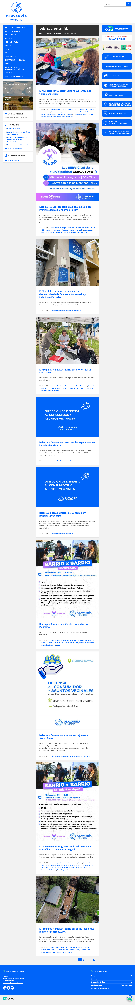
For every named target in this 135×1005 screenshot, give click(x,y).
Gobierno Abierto (62, 867)
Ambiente (54, 109)
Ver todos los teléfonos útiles (100, 988)
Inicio (41, 34)
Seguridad (69, 117)
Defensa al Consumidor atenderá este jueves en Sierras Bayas (64, 737)
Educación (69, 114)
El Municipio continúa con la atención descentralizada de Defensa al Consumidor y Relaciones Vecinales (62, 294)
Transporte (55, 391)
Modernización (46, 952)
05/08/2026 (44, 109)
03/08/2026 (44, 228)
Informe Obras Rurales (14, 128)
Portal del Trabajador (15, 27)
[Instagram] (5, 988)
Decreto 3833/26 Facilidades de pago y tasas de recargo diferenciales (17, 139)
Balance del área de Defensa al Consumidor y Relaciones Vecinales (62, 514)
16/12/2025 (44, 534)
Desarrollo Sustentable (48, 114)
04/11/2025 (44, 863)
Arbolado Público (12, 42)
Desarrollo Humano (51, 230)
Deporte (62, 112)
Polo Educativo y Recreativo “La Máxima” (14, 68)
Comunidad (70, 109)
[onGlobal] (8, 1000)
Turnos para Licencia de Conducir (13, 978)
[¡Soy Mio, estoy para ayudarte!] (130, 999)
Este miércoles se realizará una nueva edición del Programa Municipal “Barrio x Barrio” (65, 208)
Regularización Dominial (54, 117)
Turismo (8, 73)
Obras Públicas (89, 114)
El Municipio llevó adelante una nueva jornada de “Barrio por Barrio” (65, 92)
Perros (43, 117)
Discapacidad (61, 114)
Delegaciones (83, 386)
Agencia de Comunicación (53, 34)
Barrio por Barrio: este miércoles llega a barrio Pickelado (63, 625)
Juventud (75, 643)
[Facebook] (8, 988)
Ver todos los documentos (13, 148)
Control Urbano (79, 109)
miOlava (5, 976)
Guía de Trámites (8, 981)
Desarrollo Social (85, 112)
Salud (64, 117)
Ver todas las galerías (12, 160)
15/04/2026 (44, 386)
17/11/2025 (44, 640)
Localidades (77, 311)
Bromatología (61, 109)
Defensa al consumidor (82, 228)
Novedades (9, 38)
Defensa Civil (55, 112)
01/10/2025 (44, 947)
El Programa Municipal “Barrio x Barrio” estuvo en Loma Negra (65, 371)
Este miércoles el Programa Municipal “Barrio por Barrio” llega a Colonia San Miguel (65, 848)
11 (94, 960)
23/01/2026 (44, 461)
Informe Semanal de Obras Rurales (18, 145)
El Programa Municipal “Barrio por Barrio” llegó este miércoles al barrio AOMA (66, 930)
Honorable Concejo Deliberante (13, 983)
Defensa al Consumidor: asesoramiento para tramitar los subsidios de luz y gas (67, 444)
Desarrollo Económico (73, 112)
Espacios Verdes (78, 114)
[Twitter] (12, 988)
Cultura (87, 109)
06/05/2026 (44, 311)
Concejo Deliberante (14, 76)
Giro (54, 232)
